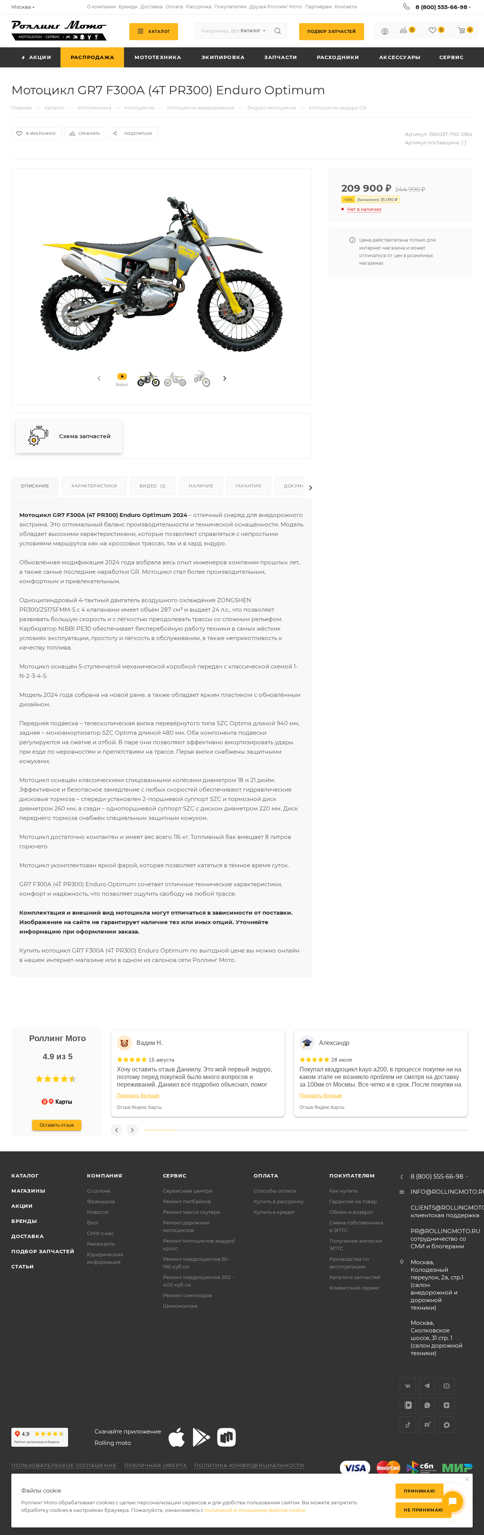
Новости (98, 1212)
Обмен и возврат (351, 1212)
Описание (35, 486)
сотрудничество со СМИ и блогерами (445, 1238)
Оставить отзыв (57, 1125)
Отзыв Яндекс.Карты (139, 1107)
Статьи (22, 1266)
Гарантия (248, 486)
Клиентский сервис (354, 1288)
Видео (153, 486)
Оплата (266, 1176)
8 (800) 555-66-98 (441, 7)
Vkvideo (408, 1405)
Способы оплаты (275, 1191)
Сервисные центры (188, 1191)
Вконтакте (408, 1386)
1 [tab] (160, 1130)
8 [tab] (387, 1130)
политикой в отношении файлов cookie (255, 1510)
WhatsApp (427, 1405)
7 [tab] (354, 1130)
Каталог (25, 1176)
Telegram (427, 1386)
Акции (22, 1206)
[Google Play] (201, 1437)
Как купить (343, 1191)
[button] (39, 1079)
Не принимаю (423, 1510)
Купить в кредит (274, 1212)
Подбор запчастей (42, 1251)
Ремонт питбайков (187, 1201)
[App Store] (176, 1437)
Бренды (24, 1221)
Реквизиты (101, 1244)
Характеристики (94, 486)
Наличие (201, 486)
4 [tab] (257, 1130)
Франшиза (101, 1201)
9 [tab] (419, 1130)
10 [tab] (452, 1130)
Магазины (28, 1191)
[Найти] (277, 31)
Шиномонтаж (180, 1306)
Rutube (427, 1424)
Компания (104, 1176)
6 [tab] (322, 1130)
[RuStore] (226, 1437)
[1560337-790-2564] (162, 270)
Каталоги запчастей (354, 1277)
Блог (93, 1223)
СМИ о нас (100, 1233)
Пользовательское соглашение (64, 1465)
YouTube (446, 1386)
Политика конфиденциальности (249, 1465)
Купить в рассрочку (279, 1201)
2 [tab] (193, 1130)
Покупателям (352, 1176)
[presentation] (98, 378)
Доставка (27, 1236)
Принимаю (419, 1491)
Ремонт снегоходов (187, 1295)
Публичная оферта (155, 1465)
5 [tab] (290, 1130)
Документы (300, 486)
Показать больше (138, 1095)
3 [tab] (225, 1130)
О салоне (98, 1191)
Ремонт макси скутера (191, 1212)
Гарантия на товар (353, 1201)
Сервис (174, 1176)
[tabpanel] (198, 1073)
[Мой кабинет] (385, 32)
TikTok (408, 1424)
